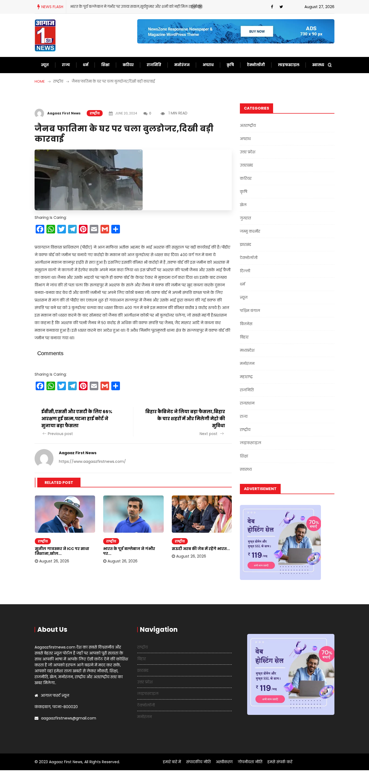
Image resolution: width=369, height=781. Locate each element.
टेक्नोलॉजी (256, 64)
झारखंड (245, 244)
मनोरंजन (182, 64)
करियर (128, 64)
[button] (193, 6)
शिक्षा (105, 64)
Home (40, 81)
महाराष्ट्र (246, 376)
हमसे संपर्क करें (279, 762)
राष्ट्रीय (95, 113)
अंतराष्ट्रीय (248, 125)
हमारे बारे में (172, 762)
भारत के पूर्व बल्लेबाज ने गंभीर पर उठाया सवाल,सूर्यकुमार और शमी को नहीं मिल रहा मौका (136, 6)
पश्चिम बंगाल (250, 310)
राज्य (66, 64)
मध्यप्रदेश (247, 350)
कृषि (230, 64)
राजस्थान (247, 403)
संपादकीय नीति (198, 762)
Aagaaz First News (63, 113)
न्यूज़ (45, 64)
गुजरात (245, 218)
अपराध (208, 64)
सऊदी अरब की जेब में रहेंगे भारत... (201, 548)
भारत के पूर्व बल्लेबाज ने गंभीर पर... (129, 551)
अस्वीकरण (224, 762)
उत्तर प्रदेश (247, 152)
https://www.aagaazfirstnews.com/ (92, 461)
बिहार (244, 337)
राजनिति (154, 64)
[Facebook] (272, 6)
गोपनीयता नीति (250, 762)
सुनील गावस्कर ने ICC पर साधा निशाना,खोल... (62, 551)
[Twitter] (281, 6)
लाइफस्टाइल (288, 64)
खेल (243, 205)
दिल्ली (245, 271)
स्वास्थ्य (318, 64)
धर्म (85, 64)
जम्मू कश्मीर (250, 231)
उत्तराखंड (246, 165)
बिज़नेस (246, 324)
